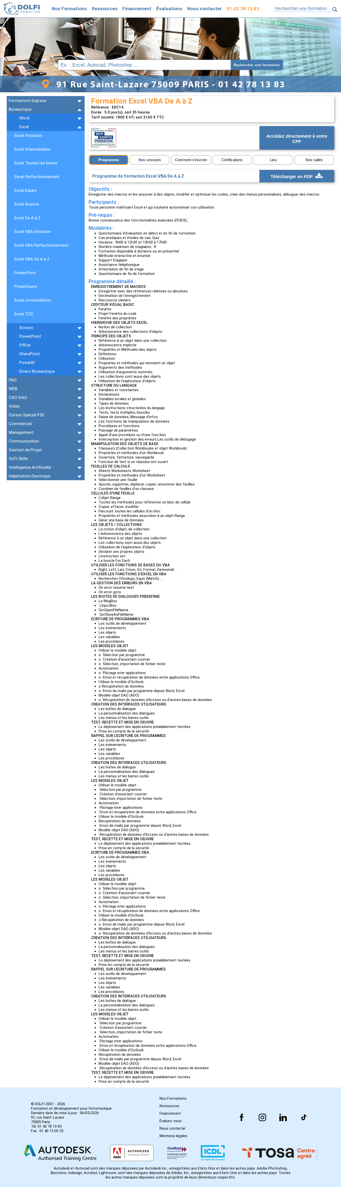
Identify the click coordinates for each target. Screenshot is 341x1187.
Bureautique (20, 109)
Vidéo (14, 406)
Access (26, 327)
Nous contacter (204, 8)
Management (21, 432)
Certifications (232, 160)
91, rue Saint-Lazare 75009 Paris (47, 1119)
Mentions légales (173, 1136)
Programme (108, 160)
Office (24, 345)
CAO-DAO (18, 397)
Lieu (273, 160)
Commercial (20, 423)
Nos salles (314, 160)
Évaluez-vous (170, 1121)
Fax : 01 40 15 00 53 (47, 1131)
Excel (24, 126)
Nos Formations (69, 8)
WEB (13, 388)
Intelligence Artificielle (30, 467)
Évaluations (169, 8)
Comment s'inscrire (191, 160)
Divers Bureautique (37, 371)
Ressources (104, 8)
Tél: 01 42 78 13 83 (46, 1126)
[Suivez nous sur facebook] (241, 1117)
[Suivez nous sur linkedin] (283, 1117)
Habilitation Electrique (29, 476)
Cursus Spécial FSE (26, 414)
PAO (13, 379)
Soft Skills (18, 458)
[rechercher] (335, 9)
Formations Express (27, 100)
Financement (136, 8)
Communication (24, 441)
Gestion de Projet (25, 449)
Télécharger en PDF (292, 176)
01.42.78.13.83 (243, 8)
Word (24, 118)
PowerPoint (30, 336)
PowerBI (27, 362)
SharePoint (29, 353)
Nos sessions (150, 160)
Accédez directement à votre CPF (296, 139)
